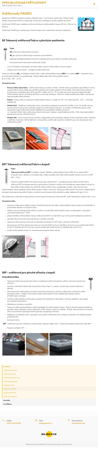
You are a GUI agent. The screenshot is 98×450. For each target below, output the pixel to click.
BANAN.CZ (43, 444)
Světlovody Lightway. (10, 381)
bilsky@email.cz (45, 423)
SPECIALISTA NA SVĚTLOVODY (24, 2)
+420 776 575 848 (13, 423)
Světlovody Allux (8, 385)
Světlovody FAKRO (9, 389)
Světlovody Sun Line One (11, 378)
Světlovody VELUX (9, 393)
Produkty (6, 366)
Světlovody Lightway (10, 396)
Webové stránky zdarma (32, 444)
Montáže (6, 400)
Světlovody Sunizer (9, 374)
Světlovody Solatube (10, 370)
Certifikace (7, 404)
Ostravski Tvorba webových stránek (56, 444)
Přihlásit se (69, 444)
